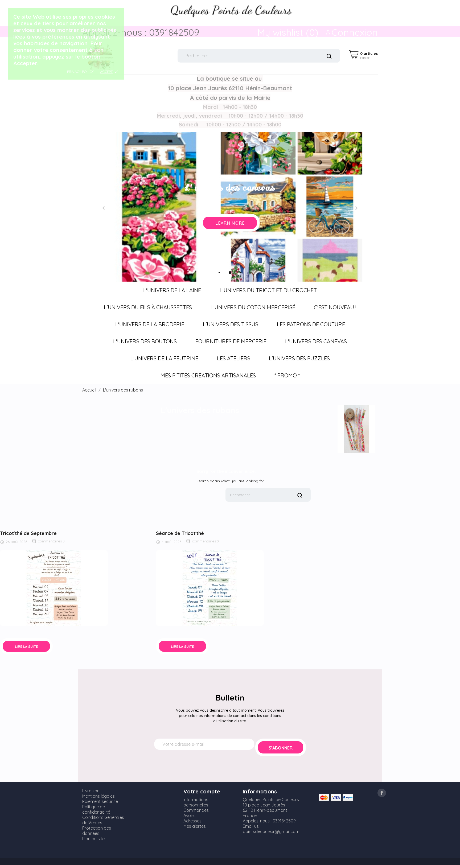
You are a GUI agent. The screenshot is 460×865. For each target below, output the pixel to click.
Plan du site (93, 838)
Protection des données (96, 830)
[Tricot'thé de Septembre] (54, 587)
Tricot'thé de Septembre (28, 533)
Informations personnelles (195, 802)
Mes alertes (194, 826)
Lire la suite (26, 646)
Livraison (91, 790)
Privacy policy (80, 71)
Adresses (192, 820)
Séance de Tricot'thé (180, 533)
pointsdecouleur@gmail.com (271, 831)
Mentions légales (98, 796)
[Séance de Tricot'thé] (210, 587)
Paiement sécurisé (100, 801)
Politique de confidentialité (96, 809)
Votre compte (201, 791)
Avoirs (189, 815)
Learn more (230, 223)
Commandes (196, 810)
